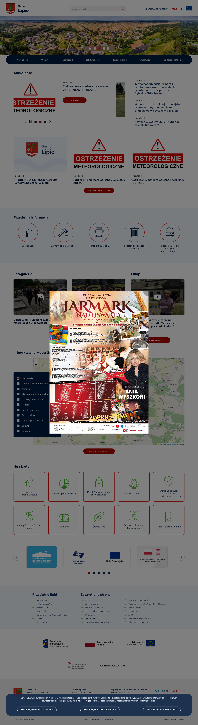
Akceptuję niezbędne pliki (100, 710)
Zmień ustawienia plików (162, 710)
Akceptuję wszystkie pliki (37, 710)
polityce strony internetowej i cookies (139, 701)
